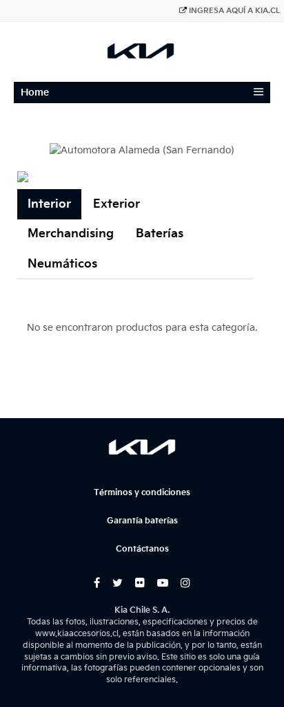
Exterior (116, 204)
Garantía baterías (142, 521)
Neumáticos (62, 264)
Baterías (159, 234)
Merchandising (71, 234)
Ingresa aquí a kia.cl (235, 10)
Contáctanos (142, 549)
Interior (49, 204)
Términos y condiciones (142, 493)
